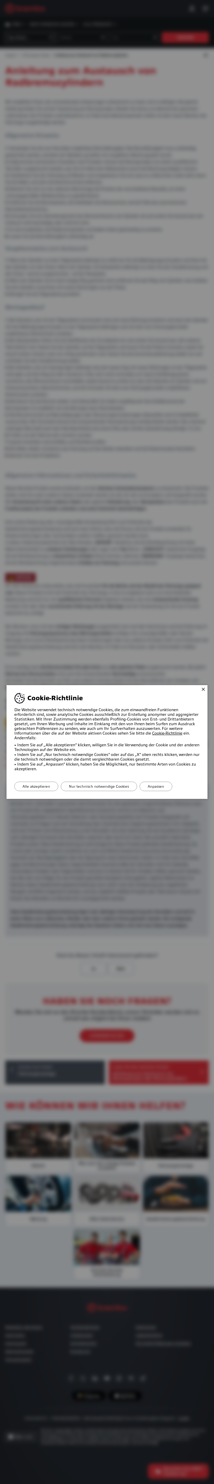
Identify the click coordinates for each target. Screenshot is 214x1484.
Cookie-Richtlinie (167, 733)
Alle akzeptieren (36, 786)
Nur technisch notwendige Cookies (99, 786)
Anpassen (156, 786)
